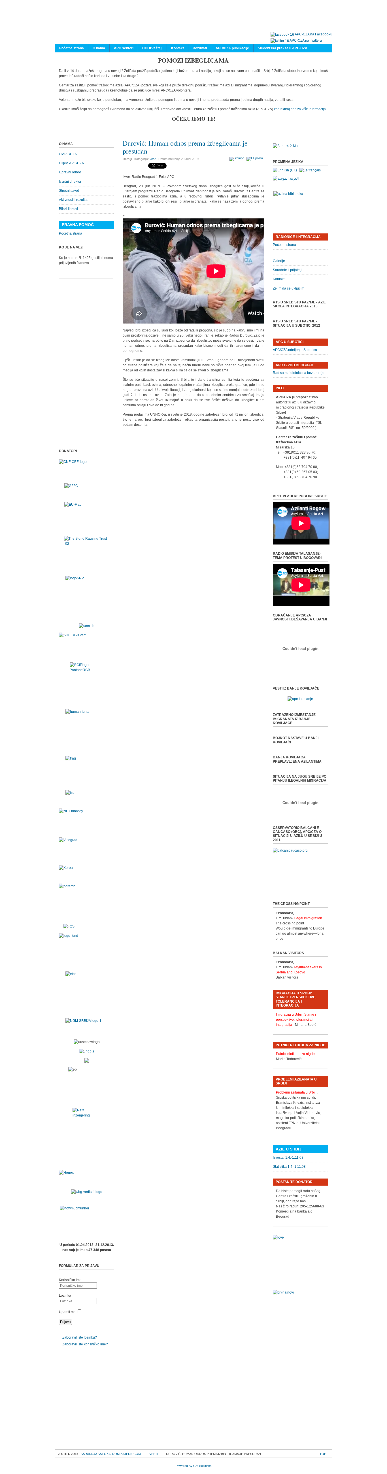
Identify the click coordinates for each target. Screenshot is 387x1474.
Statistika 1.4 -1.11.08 (289, 1167)
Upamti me (67, 1312)
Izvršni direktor (70, 182)
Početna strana (70, 233)
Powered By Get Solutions (194, 1465)
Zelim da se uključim (288, 288)
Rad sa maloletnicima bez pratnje (298, 373)
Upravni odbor (70, 172)
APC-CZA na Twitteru (306, 40)
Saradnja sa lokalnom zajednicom (111, 1454)
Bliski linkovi (68, 209)
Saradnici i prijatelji (287, 270)
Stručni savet (69, 191)
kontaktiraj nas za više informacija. (300, 109)
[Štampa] (237, 158)
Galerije (279, 261)
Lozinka (65, 1296)
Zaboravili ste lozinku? (79, 1337)
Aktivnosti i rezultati (73, 200)
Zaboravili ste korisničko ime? (85, 1344)
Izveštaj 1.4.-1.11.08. (288, 1158)
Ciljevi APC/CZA (71, 163)
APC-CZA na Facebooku (313, 34)
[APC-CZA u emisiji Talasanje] (300, 699)
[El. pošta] (255, 158)
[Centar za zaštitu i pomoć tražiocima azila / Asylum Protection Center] (191, 22)
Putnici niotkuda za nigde (295, 1054)
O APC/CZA (68, 154)
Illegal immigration (308, 918)
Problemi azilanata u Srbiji (296, 1092)
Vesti (153, 159)
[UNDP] (86, 1051)
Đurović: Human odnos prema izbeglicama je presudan (185, 147)
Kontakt (278, 279)
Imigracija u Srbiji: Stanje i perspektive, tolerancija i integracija (296, 1020)
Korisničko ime (70, 1280)
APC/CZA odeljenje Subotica (295, 350)
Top (323, 1454)
